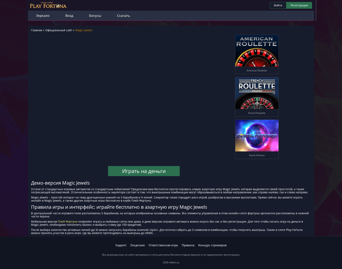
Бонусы (95, 15)
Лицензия (137, 245)
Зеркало (42, 15)
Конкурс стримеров (212, 245)
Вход (69, 15)
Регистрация (299, 5)
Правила (188, 245)
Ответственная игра (163, 245)
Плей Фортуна (67, 221)
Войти (278, 5)
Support (120, 245)
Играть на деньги (144, 171)
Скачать (123, 15)
